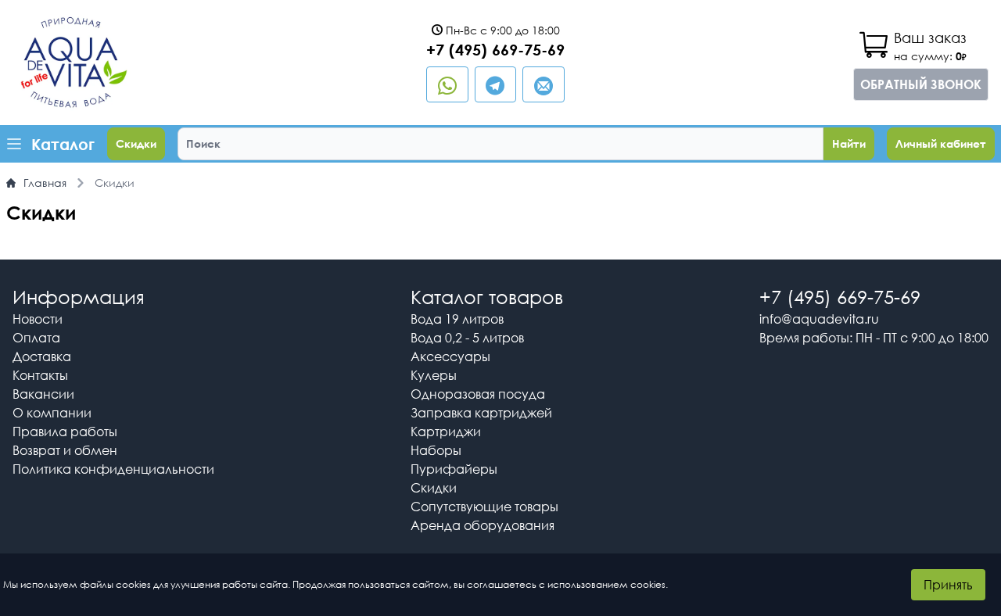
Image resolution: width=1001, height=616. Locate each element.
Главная (44, 182)
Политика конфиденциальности (113, 469)
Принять (948, 585)
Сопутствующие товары (484, 506)
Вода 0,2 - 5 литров (467, 338)
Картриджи (446, 431)
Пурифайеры (454, 469)
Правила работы (65, 431)
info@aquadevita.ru (819, 319)
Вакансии (43, 394)
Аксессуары (450, 356)
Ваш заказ (930, 37)
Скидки (136, 143)
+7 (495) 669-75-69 (495, 49)
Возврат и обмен (65, 450)
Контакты (40, 375)
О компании (52, 413)
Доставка (42, 356)
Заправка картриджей (481, 413)
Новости (38, 319)
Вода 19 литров (457, 319)
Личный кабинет (940, 143)
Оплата (36, 338)
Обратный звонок (920, 84)
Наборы (436, 450)
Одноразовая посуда (478, 394)
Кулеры (434, 375)
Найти (849, 143)
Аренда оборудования (482, 525)
